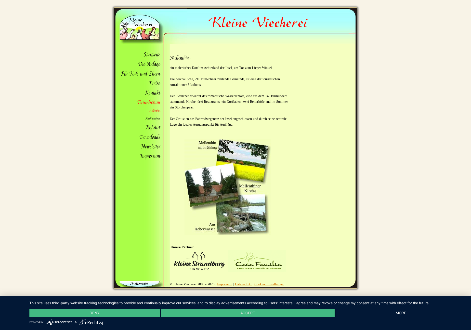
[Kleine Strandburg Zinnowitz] (199, 271)
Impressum (150, 156)
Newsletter (150, 146)
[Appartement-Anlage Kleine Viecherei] (150, 43)
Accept (247, 313)
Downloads (150, 137)
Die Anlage (149, 64)
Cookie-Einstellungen (269, 284)
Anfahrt (152, 127)
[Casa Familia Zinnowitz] (257, 271)
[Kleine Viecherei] (257, 26)
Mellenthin (154, 111)
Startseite (152, 54)
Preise (154, 83)
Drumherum (148, 102)
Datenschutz (243, 284)
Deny (95, 313)
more (401, 313)
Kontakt (152, 93)
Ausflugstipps (153, 118)
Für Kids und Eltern (140, 73)
